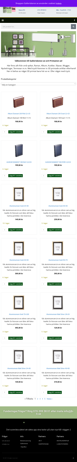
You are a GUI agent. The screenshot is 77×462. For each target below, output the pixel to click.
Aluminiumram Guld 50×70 (58, 260)
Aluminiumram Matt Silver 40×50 (58, 368)
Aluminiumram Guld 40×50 (19, 260)
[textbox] (38, 84)
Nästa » (49, 399)
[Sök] (73, 26)
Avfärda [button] (58, 3)
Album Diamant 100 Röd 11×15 (19, 113)
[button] (2, 20)
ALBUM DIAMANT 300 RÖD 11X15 (58, 162)
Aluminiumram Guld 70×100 (19, 314)
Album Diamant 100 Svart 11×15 (58, 113)
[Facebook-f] (74, 20)
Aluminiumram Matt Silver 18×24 (58, 314)
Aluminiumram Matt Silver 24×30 (19, 368)
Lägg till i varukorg (15, 132)
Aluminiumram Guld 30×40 (58, 206)
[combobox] (38, 83)
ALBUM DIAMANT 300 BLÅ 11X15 (19, 162)
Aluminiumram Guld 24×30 (19, 206)
